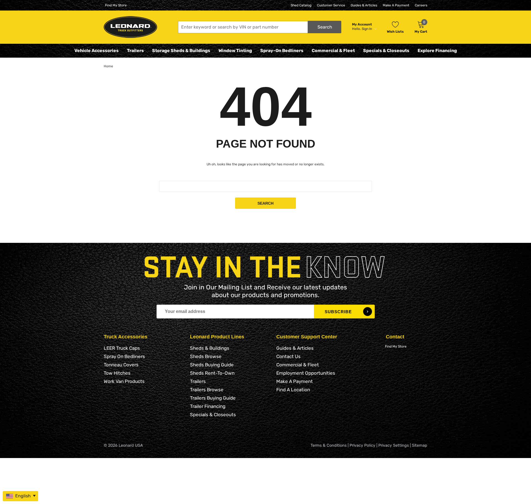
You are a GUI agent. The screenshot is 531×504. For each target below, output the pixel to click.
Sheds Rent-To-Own (212, 373)
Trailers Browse (206, 389)
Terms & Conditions (329, 445)
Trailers (135, 50)
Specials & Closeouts (386, 50)
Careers (421, 5)
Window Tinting (235, 50)
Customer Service (331, 5)
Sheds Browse (206, 356)
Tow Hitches (117, 373)
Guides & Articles (364, 5)
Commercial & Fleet (333, 50)
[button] (259, 27)
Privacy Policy (362, 445)
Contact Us (288, 356)
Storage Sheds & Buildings (181, 50)
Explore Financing (437, 50)
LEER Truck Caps (122, 348)
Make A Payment (396, 5)
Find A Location (293, 389)
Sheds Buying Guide (212, 364)
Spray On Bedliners (124, 356)
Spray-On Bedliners (281, 50)
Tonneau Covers (121, 364)
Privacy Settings (393, 445)
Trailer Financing (207, 406)
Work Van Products (124, 381)
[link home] (130, 27)
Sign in (367, 28)
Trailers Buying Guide (213, 398)
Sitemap (419, 445)
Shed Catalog (301, 5)
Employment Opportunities (305, 373)
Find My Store (116, 5)
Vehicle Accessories (96, 50)
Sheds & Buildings (209, 348)
